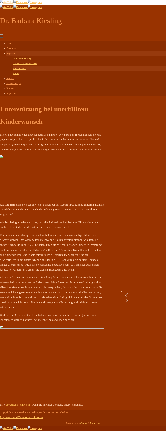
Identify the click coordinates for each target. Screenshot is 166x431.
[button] (145, 295)
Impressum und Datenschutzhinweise (21, 417)
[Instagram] (35, 2)
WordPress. (95, 423)
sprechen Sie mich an (18, 404)
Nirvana (84, 423)
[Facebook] (20, 2)
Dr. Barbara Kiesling (31, 20)
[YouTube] (6, 2)
